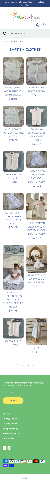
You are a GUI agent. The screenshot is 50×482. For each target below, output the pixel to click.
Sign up (13, 400)
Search (6, 413)
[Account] (37, 23)
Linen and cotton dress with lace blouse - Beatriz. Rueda (13, 299)
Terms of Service (11, 433)
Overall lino (13, 341)
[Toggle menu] (6, 25)
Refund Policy (10, 423)
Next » (30, 365)
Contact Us (8, 438)
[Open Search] (4, 33)
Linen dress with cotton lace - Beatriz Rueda (36, 279)
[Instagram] (9, 447)
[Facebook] (4, 447)
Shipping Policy (10, 428)
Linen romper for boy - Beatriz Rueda (13, 133)
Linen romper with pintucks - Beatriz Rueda (13, 91)
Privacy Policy (10, 418)
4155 (37, 348)
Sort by (25, 478)
